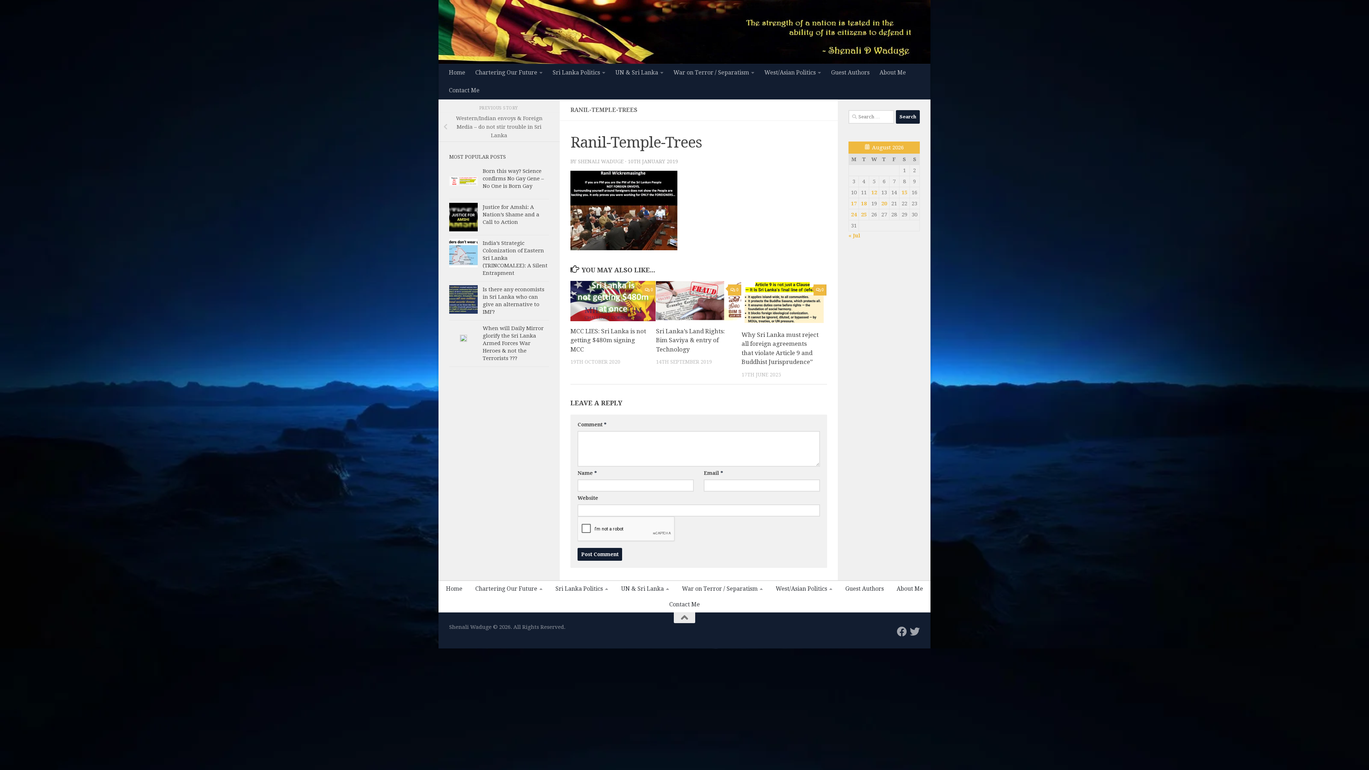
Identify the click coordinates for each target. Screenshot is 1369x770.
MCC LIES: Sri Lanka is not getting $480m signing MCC (608, 340)
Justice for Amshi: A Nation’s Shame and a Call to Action (511, 214)
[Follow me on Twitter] (915, 632)
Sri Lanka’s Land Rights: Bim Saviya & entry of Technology (690, 340)
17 (854, 203)
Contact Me (464, 90)
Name (587, 473)
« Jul (854, 235)
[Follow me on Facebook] (902, 632)
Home (457, 72)
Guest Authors (850, 72)
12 (874, 192)
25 (864, 214)
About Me (893, 72)
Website (588, 498)
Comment (592, 424)
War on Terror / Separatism (711, 72)
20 (884, 203)
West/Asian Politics (790, 72)
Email (713, 473)
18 (864, 203)
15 (904, 192)
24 (854, 214)
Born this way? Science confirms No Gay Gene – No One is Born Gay (513, 178)
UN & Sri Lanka (636, 72)
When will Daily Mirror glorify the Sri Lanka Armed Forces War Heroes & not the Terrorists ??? (513, 343)
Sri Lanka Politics (576, 72)
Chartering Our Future (506, 72)
